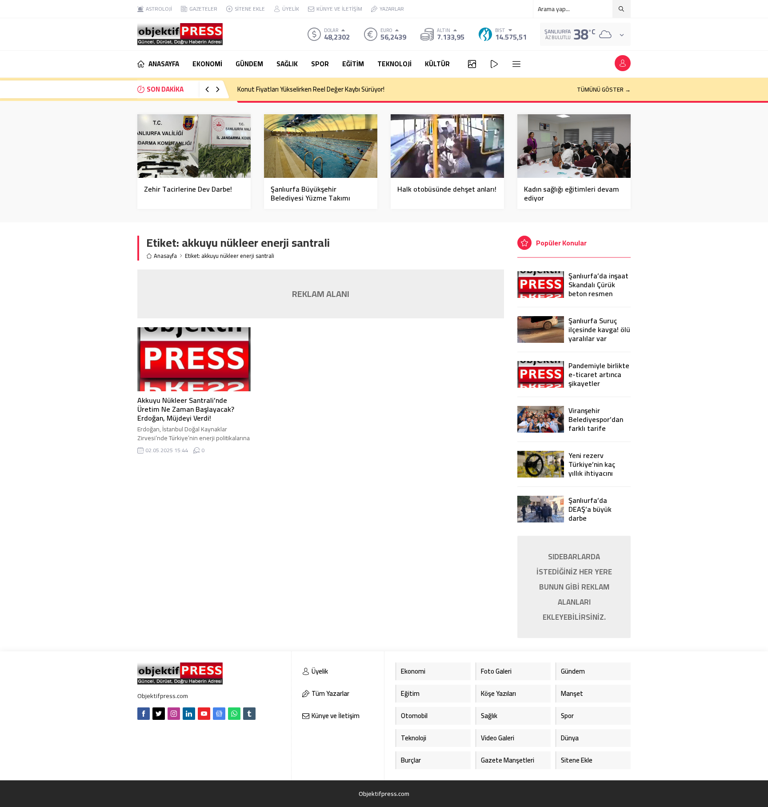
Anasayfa (165, 256)
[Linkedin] (189, 713)
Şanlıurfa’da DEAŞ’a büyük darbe (590, 509)
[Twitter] (158, 713)
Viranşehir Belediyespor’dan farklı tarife (595, 419)
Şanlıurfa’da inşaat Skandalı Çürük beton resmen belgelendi (598, 289)
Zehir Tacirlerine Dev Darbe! (188, 189)
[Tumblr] (249, 713)
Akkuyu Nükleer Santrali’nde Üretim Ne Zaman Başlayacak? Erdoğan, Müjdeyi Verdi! (185, 409)
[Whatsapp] (234, 713)
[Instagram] (174, 713)
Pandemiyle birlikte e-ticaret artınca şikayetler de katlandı (598, 379)
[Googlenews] (219, 713)
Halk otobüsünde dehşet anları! (446, 189)
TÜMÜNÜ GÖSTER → (604, 89)
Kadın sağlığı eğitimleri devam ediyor (571, 193)
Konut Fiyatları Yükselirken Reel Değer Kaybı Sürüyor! (310, 89)
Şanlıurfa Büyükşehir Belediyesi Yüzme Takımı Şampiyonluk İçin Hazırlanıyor (317, 198)
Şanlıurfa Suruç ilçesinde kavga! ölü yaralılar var (599, 329)
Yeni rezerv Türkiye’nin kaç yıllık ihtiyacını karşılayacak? (591, 468)
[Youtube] (204, 713)
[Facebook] (143, 713)
